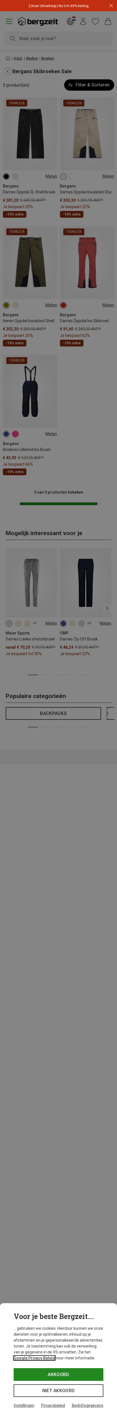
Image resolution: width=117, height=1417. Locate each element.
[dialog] (58, 1360)
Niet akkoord (58, 1390)
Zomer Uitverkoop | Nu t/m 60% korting (58, 6)
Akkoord (58, 1374)
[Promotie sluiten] (111, 5)
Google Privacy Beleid (34, 1358)
